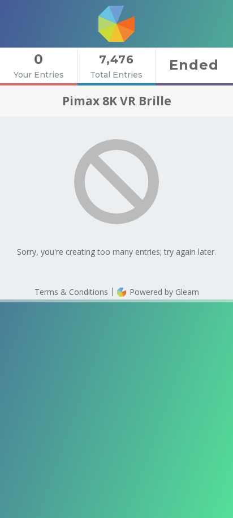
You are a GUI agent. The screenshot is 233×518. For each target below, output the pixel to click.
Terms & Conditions (71, 291)
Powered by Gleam (163, 291)
